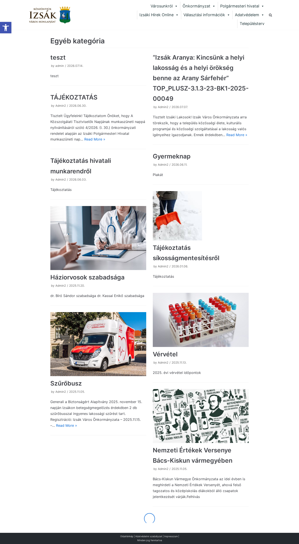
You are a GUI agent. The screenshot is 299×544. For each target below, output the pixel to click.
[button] (5, 27)
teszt (58, 57)
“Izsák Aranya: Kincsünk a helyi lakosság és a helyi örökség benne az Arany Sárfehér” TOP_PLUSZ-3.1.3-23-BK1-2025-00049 (201, 78)
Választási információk (204, 14)
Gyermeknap (171, 156)
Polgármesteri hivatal (239, 6)
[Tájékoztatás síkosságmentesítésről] (201, 215)
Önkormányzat (196, 6)
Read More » (236, 135)
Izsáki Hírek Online (156, 14)
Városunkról (162, 6)
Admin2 (163, 107)
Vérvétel (165, 354)
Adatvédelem (247, 14)
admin (59, 66)
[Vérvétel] (201, 320)
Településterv (252, 23)
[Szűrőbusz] (98, 344)
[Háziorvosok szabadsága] (98, 238)
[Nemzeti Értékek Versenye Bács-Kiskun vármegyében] (201, 416)
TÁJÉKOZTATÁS (73, 97)
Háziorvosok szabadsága (87, 277)
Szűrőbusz (66, 383)
